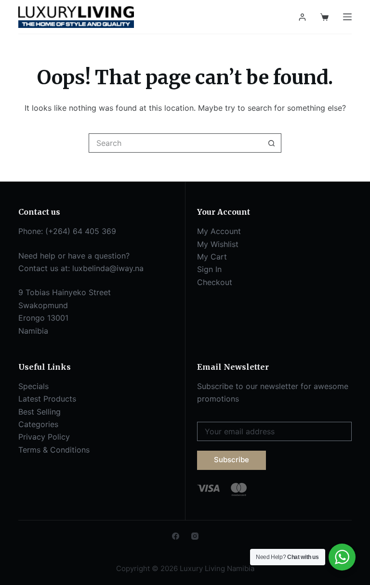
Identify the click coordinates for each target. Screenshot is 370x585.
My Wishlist (217, 244)
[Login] (302, 17)
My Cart (212, 256)
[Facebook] (175, 536)
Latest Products (47, 398)
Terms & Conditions (54, 450)
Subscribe (231, 459)
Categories (38, 424)
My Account (219, 231)
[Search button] (271, 143)
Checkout (214, 282)
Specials (33, 386)
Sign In (209, 269)
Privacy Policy (44, 437)
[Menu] (347, 17)
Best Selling (39, 411)
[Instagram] (194, 536)
